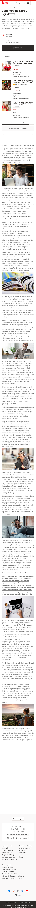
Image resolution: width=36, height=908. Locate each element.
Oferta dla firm (7, 853)
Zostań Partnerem (8, 850)
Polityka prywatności (11, 902)
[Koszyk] (28, 3)
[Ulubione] (24, 3)
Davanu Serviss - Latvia (10, 874)
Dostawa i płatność (8, 857)
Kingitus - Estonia (8, 872)
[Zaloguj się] (20, 3)
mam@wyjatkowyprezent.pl (19, 838)
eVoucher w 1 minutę (26, 846)
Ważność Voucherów (9, 859)
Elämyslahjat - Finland (9, 869)
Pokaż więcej (24, 28)
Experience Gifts (7, 867)
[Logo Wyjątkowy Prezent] (6, 3)
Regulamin (22, 853)
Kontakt (21, 857)
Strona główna (6, 7)
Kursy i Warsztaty (16, 7)
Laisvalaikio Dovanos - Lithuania (13, 876)
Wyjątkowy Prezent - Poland (12, 878)
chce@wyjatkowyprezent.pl (19, 835)
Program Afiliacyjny (8, 855)
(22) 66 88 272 (19, 826)
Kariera (21, 855)
